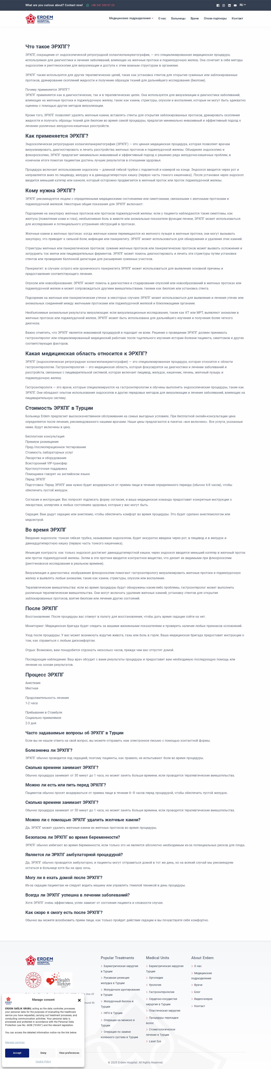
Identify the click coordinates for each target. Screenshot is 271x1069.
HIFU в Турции (113, 1013)
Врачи (198, 984)
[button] (79, 1000)
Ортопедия (156, 977)
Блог (197, 992)
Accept (17, 1052)
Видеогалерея (203, 998)
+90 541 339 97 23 (102, 5)
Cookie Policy (43, 1061)
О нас (198, 966)
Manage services (15, 1042)
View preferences (69, 1052)
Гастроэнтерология (161, 992)
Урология (155, 984)
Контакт (199, 1006)
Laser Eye (155, 1041)
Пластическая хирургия (164, 1010)
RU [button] (241, 5)
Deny (43, 1052)
